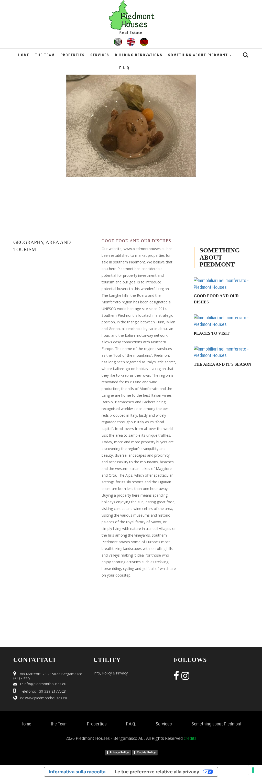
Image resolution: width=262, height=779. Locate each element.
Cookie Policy (146, 752)
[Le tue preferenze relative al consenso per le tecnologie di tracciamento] (253, 770)
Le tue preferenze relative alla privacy (157, 771)
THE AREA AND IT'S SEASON (222, 364)
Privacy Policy (119, 752)
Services (99, 55)
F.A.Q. (125, 68)
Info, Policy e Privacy (110, 673)
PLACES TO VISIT (212, 333)
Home (23, 55)
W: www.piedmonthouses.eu (43, 697)
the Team (45, 55)
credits (190, 738)
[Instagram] (184, 677)
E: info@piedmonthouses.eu (43, 683)
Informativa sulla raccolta (77, 771)
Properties (72, 55)
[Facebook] (177, 677)
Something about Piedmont (216, 723)
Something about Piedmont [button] (198, 55)
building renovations (138, 55)
